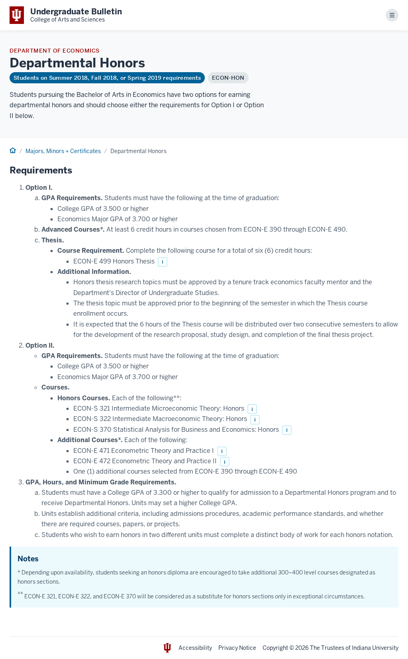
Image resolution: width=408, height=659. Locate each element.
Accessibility (195, 647)
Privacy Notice (237, 647)
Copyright (275, 647)
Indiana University (375, 647)
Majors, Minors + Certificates (63, 151)
